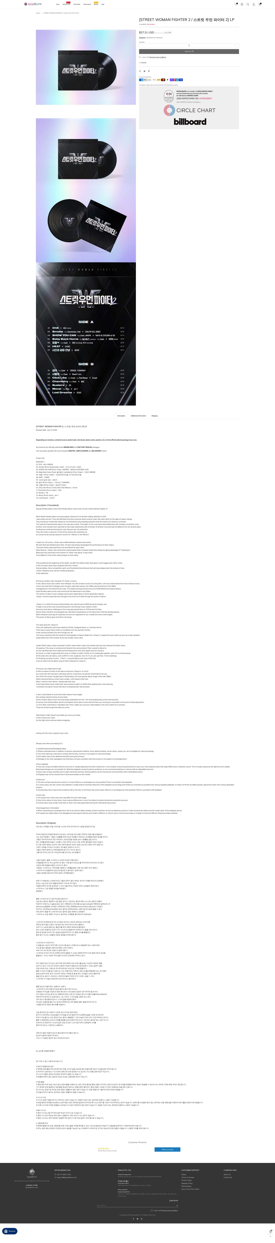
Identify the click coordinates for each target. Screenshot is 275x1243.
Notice (96, 4)
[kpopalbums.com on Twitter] (137, 1219)
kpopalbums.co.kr (32, 1187)
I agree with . (154, 57)
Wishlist (143, 63)
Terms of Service (187, 1177)
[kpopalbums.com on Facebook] (133, 1219)
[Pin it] (149, 71)
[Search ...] (248, 4)
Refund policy (186, 1186)
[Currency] (242, 4)
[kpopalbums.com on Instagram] (141, 1219)
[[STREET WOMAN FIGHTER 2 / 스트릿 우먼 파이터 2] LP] (86, 67)
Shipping (142, 38)
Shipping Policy (186, 1183)
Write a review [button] (167, 1149)
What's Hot (66, 4)
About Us (227, 1174)
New (57, 4)
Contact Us (228, 1177)
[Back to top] (270, 1236)
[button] (142, 45)
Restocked (87, 4)
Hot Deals (77, 4)
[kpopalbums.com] (32, 4)
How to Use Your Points (190, 1189)
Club (102, 4)
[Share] (140, 71)
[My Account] (254, 4)
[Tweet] (144, 71)
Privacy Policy (186, 1180)
